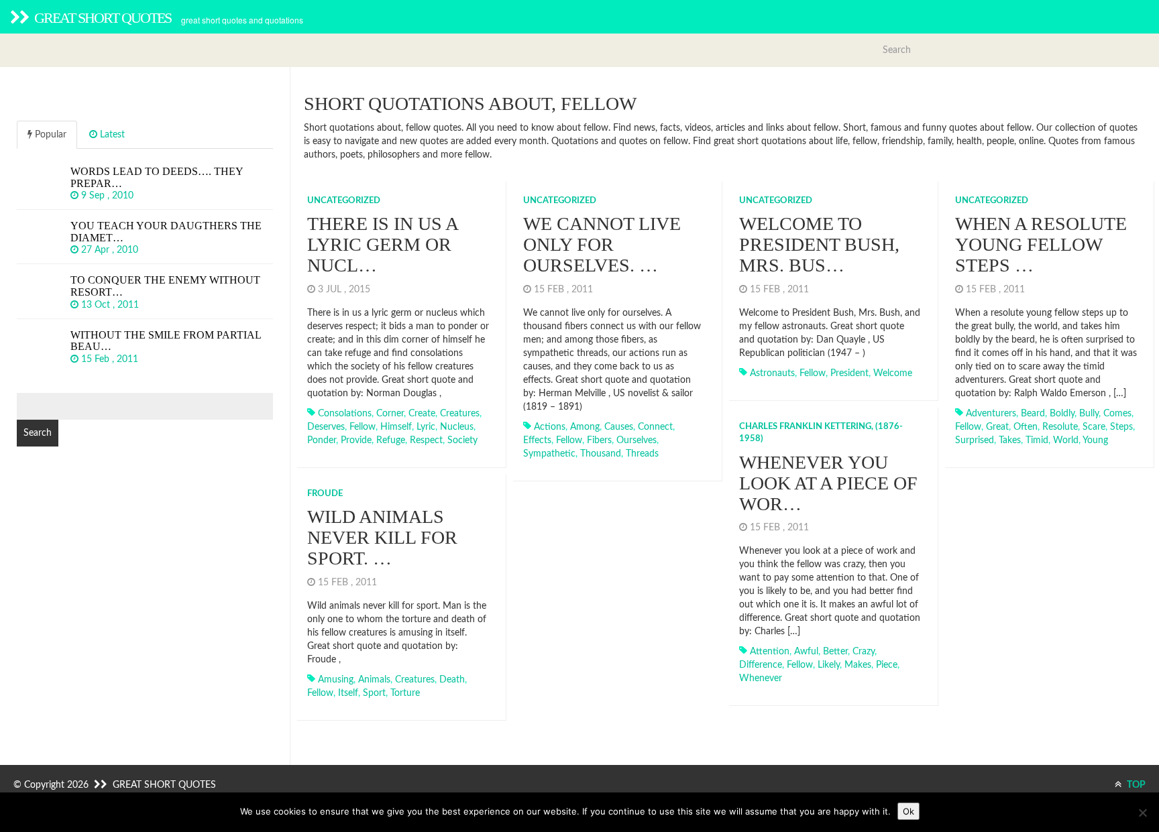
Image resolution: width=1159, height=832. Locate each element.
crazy (863, 651)
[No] (1142, 812)
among (585, 427)
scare (1094, 427)
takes (1010, 440)
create (421, 413)
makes (857, 665)
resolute (1060, 427)
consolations (345, 413)
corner (390, 413)
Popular (49, 134)
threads (642, 454)
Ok (908, 811)
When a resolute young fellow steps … (1041, 244)
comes (1117, 413)
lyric (426, 427)
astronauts (772, 373)
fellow (362, 427)
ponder (321, 440)
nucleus (457, 427)
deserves (326, 427)
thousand (600, 454)
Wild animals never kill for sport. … (382, 537)
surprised (974, 440)
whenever (760, 678)
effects (537, 440)
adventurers (991, 413)
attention (769, 651)
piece (886, 665)
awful (806, 651)
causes (618, 427)
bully (1089, 413)
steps (1121, 427)
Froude (325, 493)
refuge (390, 440)
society (462, 440)
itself (348, 693)
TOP (1135, 785)
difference (760, 665)
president (849, 373)
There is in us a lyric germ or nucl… (382, 244)
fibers (599, 440)
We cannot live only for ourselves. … (602, 244)
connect (655, 427)
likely (829, 665)
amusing (335, 680)
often (1025, 427)
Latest (111, 134)
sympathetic (549, 454)
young (1095, 440)
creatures (460, 413)
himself (396, 427)
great (997, 427)
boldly (1062, 413)
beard (1033, 413)
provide (356, 440)
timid (1037, 440)
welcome (892, 373)
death (452, 680)
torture (405, 693)
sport (374, 693)
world (1066, 440)
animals (374, 680)
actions (549, 427)
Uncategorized (343, 200)
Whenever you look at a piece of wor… (828, 483)
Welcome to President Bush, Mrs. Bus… (819, 244)
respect (426, 440)
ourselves (636, 440)
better (835, 651)
